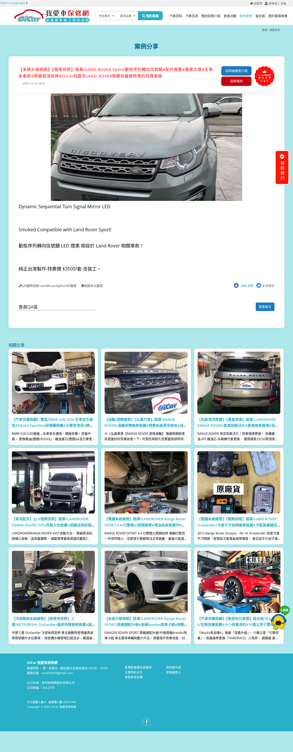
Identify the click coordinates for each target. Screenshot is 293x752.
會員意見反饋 (134, 677)
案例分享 (275, 30)
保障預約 (236, 81)
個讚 (247, 286)
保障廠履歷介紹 (236, 71)
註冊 (283, 3)
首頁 (264, 30)
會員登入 (274, 3)
